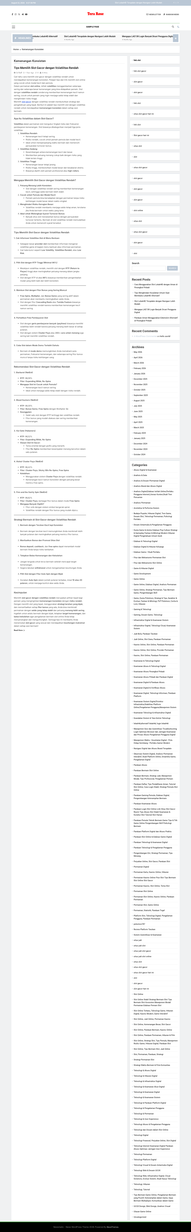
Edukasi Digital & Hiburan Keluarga (149, 547)
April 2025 (138, 422)
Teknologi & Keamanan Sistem (147, 1097)
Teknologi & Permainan (144, 1114)
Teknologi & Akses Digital (145, 1070)
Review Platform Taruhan (144, 929)
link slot (137, 103)
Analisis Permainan (142, 503)
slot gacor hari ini (141, 989)
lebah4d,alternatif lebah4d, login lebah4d (151, 723)
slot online (138, 210)
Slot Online (138, 994)
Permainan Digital (141, 867)
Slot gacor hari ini (141, 135)
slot (135, 157)
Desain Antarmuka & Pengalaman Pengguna (153, 525)
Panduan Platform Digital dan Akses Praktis (153, 831)
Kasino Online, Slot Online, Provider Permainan (154, 650)
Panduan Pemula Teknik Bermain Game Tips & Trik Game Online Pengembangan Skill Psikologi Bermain (155, 823)
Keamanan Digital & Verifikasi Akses (149, 688)
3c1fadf (19, 72)
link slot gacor (140, 71)
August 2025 (139, 400)
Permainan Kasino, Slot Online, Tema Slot (152, 886)
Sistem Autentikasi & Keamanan (148, 935)
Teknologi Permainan (143, 1154)
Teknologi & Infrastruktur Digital (147, 1081)
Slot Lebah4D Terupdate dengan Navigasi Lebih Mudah (59, 36)
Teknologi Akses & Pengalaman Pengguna (152, 1124)
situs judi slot (140, 945)
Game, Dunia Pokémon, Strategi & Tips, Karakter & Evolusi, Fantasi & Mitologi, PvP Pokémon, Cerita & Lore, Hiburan (156, 601)
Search (135, 263)
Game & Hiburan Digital (144, 568)
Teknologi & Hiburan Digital (145, 1076)
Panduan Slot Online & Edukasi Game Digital (153, 837)
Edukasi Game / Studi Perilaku (147, 552)
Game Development (142, 574)
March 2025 (139, 427)
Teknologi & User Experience (146, 1119)
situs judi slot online (142, 956)
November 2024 (140, 449)
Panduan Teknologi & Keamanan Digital (151, 842)
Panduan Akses (140, 765)
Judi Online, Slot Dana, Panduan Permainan (152, 639)
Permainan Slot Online (143, 891)
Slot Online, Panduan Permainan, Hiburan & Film (154, 1035)
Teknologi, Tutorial (142, 1189)
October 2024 (139, 454)
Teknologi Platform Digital (145, 1159)
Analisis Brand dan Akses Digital (148, 486)
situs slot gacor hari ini (144, 114)
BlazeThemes (112, 1227)
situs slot (138, 146)
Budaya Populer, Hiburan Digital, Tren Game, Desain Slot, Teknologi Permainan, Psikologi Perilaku (153, 516)
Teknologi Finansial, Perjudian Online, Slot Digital (155, 1140)
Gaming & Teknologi (142, 609)
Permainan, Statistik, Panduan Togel (149, 910)
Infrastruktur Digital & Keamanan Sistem (151, 620)
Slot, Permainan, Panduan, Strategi (148, 1054)
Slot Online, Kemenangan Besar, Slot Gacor (152, 1024)
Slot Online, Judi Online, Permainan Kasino (152, 1019)
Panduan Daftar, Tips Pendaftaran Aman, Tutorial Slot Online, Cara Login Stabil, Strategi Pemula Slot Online (156, 787)
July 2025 (138, 406)
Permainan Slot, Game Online (146, 905)
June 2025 (138, 411)
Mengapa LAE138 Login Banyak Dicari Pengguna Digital (138, 3)
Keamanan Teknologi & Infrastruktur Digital (152, 713)
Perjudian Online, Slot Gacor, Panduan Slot (152, 861)
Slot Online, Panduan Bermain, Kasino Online (153, 1030)
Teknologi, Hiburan (142, 1184)
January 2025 (139, 438)
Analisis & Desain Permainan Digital (149, 481)
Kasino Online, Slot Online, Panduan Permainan (154, 644)
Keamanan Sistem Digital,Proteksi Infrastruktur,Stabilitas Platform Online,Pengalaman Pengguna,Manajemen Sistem (155, 704)
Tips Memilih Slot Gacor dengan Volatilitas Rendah (46, 68)
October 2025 (139, 390)
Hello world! (165, 336)
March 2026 (139, 363)
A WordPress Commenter (145, 336)
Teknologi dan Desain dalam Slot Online (151, 1130)
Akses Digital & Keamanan (145, 470)
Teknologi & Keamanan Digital (147, 1092)
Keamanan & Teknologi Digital (147, 661)
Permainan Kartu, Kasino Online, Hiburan (151, 872)
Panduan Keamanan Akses (145, 804)
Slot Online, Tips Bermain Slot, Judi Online (152, 1049)
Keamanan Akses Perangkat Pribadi (149, 671)
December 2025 (140, 379)
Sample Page (92, 27)
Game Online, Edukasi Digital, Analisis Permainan (155, 584)
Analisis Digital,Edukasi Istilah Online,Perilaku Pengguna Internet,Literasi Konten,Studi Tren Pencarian (153, 494)
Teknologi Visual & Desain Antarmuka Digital (153, 1165)
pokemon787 (139, 924)
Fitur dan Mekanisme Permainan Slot (150, 557)
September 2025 (141, 395)
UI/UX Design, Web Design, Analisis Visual (152, 1206)
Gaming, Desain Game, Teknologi (148, 615)
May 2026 (138, 352)
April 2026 (138, 357)
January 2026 (139, 373)
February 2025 (140, 433)
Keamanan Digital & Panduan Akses (149, 682)
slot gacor (26, 101)
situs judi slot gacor (142, 951)
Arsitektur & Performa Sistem (146, 508)
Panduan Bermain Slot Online (146, 770)
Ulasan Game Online (142, 1211)
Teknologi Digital (141, 1135)
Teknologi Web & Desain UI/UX (147, 1170)
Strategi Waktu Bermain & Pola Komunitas (152, 1065)
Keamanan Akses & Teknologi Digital (150, 666)
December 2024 (140, 444)
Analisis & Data (140, 475)
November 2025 (140, 384)
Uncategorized (140, 1217)
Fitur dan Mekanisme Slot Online (148, 563)
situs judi (138, 940)
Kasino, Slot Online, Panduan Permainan (151, 655)
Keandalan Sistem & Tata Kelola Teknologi (152, 718)
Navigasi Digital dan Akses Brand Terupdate (153, 748)
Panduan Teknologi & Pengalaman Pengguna (153, 847)
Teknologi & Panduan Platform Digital (150, 1103)
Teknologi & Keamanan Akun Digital (149, 1087)
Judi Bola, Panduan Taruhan (145, 634)
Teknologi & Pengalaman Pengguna (149, 1108)
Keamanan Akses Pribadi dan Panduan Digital (153, 677)
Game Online (139, 579)
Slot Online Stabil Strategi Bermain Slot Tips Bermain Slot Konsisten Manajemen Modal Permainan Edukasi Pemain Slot (153, 1002)
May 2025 (138, 417)
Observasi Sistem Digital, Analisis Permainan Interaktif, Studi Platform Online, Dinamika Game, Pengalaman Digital (155, 757)
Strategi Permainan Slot (144, 1060)
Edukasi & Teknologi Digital (145, 541)
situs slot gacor (140, 167)
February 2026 (140, 368)
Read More (18, 630)
